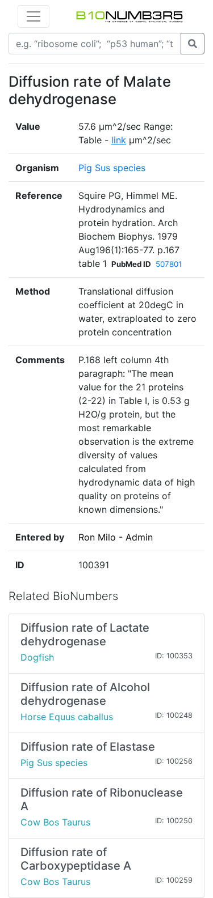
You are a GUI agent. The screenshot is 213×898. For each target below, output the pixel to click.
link (118, 140)
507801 (169, 264)
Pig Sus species (111, 167)
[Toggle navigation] (33, 16)
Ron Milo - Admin (115, 537)
